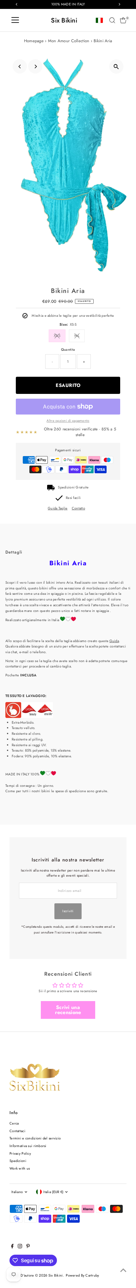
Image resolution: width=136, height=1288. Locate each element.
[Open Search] (112, 20)
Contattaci (17, 1130)
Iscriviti (68, 910)
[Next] (35, 66)
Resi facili (73, 497)
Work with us (19, 1168)
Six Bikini (64, 20)
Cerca (14, 1123)
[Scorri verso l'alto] (123, 1270)
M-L (77, 335)
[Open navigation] (15, 20)
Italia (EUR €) (53, 1191)
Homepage (34, 41)
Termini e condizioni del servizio (35, 1138)
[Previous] (20, 66)
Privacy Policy (20, 1153)
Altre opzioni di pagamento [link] (67, 420)
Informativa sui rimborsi (27, 1145)
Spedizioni (17, 1160)
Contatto (78, 508)
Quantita (68, 349)
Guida (114, 640)
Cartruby (92, 1275)
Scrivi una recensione (68, 1010)
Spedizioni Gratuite (73, 487)
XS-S (57, 335)
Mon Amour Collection (69, 41)
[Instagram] (20, 1247)
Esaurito (68, 385)
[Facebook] (12, 1247)
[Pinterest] (28, 1247)
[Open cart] (123, 20)
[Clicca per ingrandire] (116, 66)
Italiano (17, 1191)
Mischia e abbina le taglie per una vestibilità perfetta (73, 315)
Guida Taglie (57, 508)
